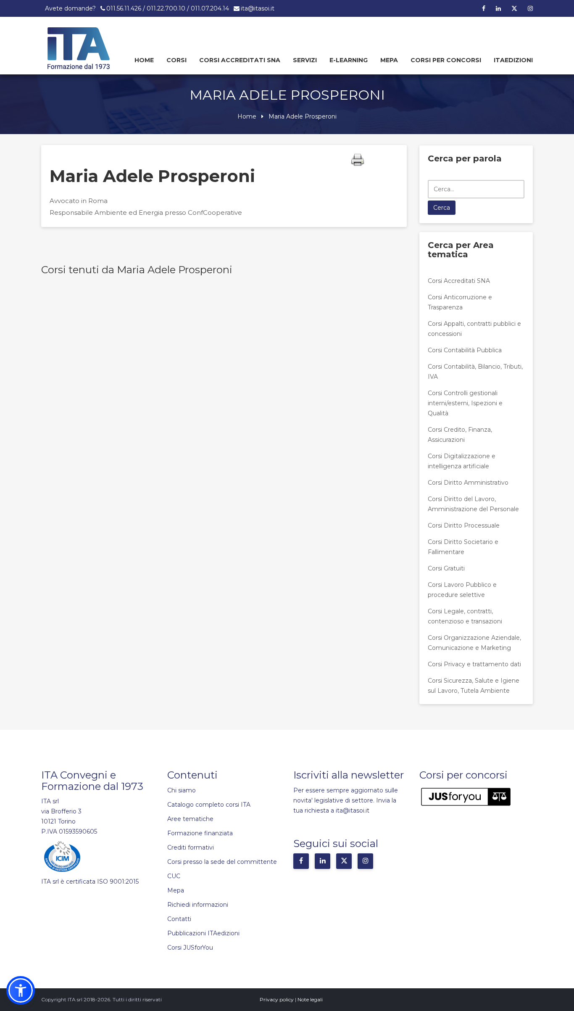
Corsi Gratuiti (446, 568)
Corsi (176, 60)
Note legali (310, 999)
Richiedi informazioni (197, 904)
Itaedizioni (513, 60)
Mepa (389, 60)
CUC (173, 876)
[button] (20, 990)
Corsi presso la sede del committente (222, 862)
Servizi (305, 60)
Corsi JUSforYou (190, 947)
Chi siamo (181, 790)
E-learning (348, 60)
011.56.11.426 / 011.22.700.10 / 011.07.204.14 (167, 8)
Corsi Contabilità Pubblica (465, 350)
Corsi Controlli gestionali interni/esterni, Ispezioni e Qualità (465, 403)
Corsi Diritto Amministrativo (468, 482)
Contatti (179, 919)
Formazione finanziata (200, 833)
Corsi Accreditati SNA (239, 60)
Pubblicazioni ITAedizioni (203, 933)
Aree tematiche (190, 819)
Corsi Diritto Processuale (464, 525)
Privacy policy (277, 999)
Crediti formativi (190, 847)
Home (144, 60)
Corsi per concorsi (446, 60)
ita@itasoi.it (257, 8)
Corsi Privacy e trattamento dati (474, 664)
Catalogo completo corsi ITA (208, 804)
